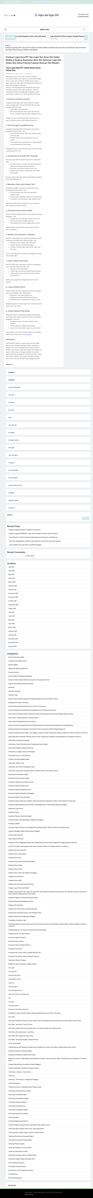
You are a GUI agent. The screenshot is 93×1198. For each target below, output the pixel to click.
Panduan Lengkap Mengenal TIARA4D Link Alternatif (25, 530)
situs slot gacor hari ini (15, 485)
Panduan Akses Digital (15, 865)
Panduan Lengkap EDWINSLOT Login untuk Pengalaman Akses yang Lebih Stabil (33, 533)
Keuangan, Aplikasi (14, 823)
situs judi (11, 968)
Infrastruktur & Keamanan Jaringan (18, 740)
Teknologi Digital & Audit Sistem (18, 1121)
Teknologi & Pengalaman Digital (18, 1110)
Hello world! (30, 556)
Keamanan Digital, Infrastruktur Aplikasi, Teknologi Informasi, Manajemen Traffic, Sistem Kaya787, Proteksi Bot (42, 801)
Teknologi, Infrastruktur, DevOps (18, 1151)
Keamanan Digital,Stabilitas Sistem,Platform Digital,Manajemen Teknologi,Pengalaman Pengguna (37, 805)
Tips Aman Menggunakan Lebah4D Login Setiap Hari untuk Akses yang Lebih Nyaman (57, 2)
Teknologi (11, 1076)
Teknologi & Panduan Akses (16, 1106)
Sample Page (44, 29)
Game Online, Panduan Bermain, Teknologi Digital (23, 718)
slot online (11, 1017)
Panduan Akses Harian (15, 869)
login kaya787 (27, 334)
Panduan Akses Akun (14, 857)
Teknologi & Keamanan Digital (17, 1094)
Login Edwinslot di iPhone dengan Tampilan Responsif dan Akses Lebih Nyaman (61, 36)
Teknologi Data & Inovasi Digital (18, 1113)
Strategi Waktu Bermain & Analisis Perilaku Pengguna (24, 1064)
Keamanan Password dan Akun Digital (19, 816)
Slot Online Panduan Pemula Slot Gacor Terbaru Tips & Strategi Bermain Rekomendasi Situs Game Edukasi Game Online (44, 1021)
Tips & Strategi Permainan (16, 1163)
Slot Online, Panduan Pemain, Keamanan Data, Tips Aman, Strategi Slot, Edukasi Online (34, 1028)
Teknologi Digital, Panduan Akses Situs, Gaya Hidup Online (26, 1128)
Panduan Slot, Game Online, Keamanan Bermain (22, 909)
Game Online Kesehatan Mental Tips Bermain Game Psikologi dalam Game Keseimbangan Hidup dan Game (40, 714)
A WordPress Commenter (16, 556)
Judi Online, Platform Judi (16, 763)
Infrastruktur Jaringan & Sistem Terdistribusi (21, 752)
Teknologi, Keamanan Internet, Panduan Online (22, 1155)
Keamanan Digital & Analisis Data (18, 786)
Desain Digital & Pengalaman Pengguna (20, 676)
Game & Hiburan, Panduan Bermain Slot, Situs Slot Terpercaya (27, 706)
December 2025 (13, 593)
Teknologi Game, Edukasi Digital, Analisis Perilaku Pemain (26, 1132)
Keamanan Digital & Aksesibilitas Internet (21, 782)
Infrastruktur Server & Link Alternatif (19, 755)
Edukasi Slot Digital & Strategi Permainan (20, 683)
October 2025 (12, 601)
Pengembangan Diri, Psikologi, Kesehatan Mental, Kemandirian (27, 930)
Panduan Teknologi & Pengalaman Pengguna (21, 916)
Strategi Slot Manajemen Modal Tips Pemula (22, 1055)
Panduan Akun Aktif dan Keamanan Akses (21, 884)
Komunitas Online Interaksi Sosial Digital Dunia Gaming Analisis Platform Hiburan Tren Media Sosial (38, 827)
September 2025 (13, 605)
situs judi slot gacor (14, 975)
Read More (9, 364)
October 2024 (12, 646)
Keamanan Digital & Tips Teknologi (19, 797)
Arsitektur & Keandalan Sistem (17, 661)
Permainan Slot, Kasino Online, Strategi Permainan (23, 956)
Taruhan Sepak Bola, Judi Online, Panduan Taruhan (23, 1068)
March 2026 (12, 582)
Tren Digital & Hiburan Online (17, 1166)
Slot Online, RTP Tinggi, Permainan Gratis (20, 1036)
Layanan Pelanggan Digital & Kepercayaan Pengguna (24, 831)
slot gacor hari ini (13, 440)
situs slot (11, 395)
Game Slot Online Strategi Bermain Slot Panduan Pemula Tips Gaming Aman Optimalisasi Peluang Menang (40, 725)
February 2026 (12, 586)
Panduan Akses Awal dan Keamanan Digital (21, 861)
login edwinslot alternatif (16, 839)
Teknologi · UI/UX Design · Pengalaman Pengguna (23, 1079)
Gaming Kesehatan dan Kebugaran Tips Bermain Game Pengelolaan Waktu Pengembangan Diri (36, 729)
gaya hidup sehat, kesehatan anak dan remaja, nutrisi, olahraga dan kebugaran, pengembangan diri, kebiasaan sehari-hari (44, 736)
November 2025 (13, 597)
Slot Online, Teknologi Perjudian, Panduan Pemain (23, 1039)
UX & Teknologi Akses (15, 1178)
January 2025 (12, 635)
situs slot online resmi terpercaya (18, 994)
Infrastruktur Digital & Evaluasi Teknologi (20, 748)
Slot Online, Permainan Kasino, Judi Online (21, 1032)
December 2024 (13, 639)
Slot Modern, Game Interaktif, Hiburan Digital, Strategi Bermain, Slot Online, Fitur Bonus (34, 1013)
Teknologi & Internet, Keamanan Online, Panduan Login (24, 1087)
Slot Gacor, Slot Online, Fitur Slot (18, 1009)
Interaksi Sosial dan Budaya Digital (18, 759)
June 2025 (11, 616)
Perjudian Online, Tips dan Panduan (19, 933)
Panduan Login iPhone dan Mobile (18, 888)
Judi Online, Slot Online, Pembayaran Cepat (21, 767)
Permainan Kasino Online (16, 941)
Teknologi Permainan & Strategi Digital (20, 1140)
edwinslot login (13, 695)
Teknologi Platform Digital (16, 1144)
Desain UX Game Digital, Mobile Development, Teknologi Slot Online (29, 680)
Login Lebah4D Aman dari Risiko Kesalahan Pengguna (25, 545)
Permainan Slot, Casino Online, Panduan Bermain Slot (24, 952)
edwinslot (11, 687)
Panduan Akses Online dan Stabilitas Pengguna (22, 873)
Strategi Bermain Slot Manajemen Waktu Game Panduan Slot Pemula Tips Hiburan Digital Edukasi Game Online (42, 1047)
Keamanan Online (13, 812)
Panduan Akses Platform (15, 876)
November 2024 (13, 642)
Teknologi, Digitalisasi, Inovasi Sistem (20, 1147)
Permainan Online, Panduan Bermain (19, 945)
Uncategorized (12, 1174)
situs (9, 417)
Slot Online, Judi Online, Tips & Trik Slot (20, 1024)
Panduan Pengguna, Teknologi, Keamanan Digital (23, 897)
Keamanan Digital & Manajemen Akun (19, 789)
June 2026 (11, 571)
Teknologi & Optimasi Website (17, 1102)
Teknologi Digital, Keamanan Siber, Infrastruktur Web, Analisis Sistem (29, 1125)
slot (9, 998)
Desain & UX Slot (13, 672)
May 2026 (11, 574)
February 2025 (12, 631)
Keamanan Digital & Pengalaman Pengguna (21, 793)
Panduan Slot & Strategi (15, 905)
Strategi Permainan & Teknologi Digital (20, 1051)
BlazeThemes (29, 1194)
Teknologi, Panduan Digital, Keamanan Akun (21, 1159)
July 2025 (11, 612)
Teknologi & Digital (14, 1083)
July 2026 (11, 567)
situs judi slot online (14, 979)
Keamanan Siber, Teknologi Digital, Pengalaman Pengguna (25, 820)
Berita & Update (13, 665)
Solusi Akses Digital (14, 1043)
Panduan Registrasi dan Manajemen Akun (21, 901)
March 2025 (12, 627)
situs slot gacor (13, 455)
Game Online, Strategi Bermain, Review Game (22, 721)
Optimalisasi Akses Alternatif (17, 850)
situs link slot (12, 425)
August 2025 (12, 608)
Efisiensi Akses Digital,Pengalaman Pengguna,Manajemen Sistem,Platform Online (33, 699)
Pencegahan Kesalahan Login (17, 920)
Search (9, 515)
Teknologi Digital (13, 1117)
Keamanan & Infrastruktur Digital (18, 774)
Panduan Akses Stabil (15, 880)
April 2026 (11, 578)
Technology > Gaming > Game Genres (19, 1072)
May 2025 (11, 620)
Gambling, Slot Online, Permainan (18, 702)
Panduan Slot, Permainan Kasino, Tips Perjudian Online (25, 913)
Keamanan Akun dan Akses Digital (18, 778)
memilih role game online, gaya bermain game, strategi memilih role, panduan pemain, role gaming (38, 846)
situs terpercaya (13, 470)
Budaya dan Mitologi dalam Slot (18, 668)
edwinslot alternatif (14, 691)
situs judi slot (12, 971)
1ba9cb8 (9, 74)
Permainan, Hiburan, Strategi (17, 960)
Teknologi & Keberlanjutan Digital (18, 1098)
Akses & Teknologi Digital (16, 657)
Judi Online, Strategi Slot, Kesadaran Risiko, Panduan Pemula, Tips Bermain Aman (33, 771)
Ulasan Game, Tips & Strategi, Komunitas (20, 1170)
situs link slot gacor (14, 387)
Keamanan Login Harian (15, 808)
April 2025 (11, 623)
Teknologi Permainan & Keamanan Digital (20, 1136)
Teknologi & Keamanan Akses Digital (19, 1091)
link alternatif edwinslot (15, 835)
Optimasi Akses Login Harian (17, 854)
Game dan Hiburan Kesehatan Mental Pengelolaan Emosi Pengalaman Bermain (32, 710)
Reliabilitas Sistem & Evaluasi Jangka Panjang (22, 964)
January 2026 (12, 589)
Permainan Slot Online (15, 949)
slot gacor (11, 402)
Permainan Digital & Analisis (17, 937)
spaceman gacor (13, 500)
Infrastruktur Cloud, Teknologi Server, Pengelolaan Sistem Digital (27, 744)
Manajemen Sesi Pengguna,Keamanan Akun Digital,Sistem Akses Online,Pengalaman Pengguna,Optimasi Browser (42, 842)
